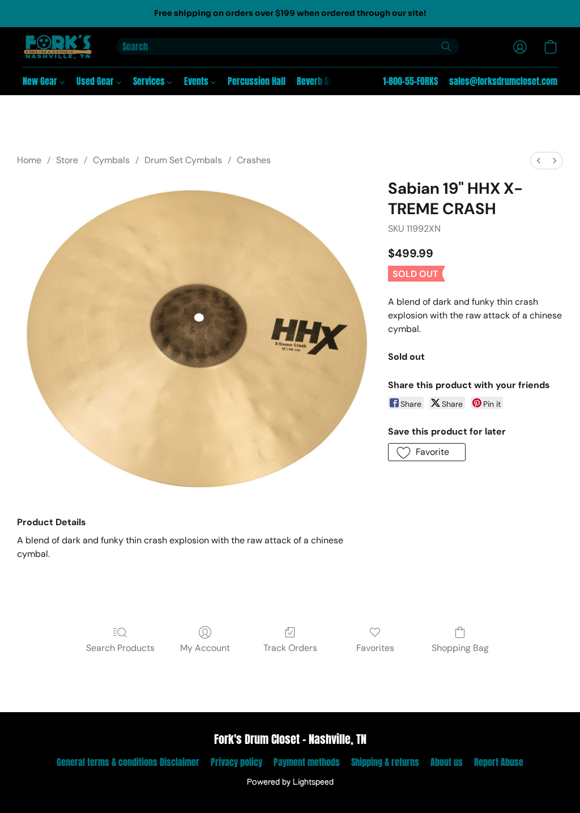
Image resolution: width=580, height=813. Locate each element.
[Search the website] (446, 46)
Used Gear (96, 81)
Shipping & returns (385, 762)
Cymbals (111, 160)
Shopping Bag (460, 648)
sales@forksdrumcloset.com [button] (503, 81)
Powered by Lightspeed (290, 782)
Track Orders (290, 648)
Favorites (375, 648)
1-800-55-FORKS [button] (410, 81)
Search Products (120, 648)
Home (29, 160)
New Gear (41, 81)
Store (67, 160)
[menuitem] (539, 160)
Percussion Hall (256, 81)
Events (197, 81)
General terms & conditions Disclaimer (128, 762)
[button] (58, 47)
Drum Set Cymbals (183, 160)
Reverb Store (320, 81)
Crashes (254, 160)
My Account (205, 648)
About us (446, 762)
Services (150, 81)
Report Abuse (498, 762)
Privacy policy (236, 762)
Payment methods (307, 762)
